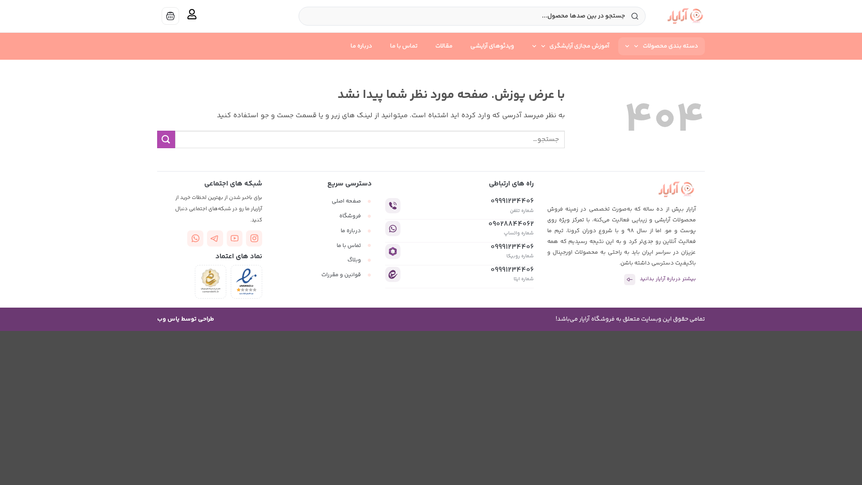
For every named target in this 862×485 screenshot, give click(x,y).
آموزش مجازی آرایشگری (579, 46)
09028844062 (511, 224)
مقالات (444, 46)
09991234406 (512, 201)
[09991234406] (392, 205)
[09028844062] (392, 228)
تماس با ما (404, 46)
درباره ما (361, 46)
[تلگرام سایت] (215, 238)
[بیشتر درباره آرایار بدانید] (629, 279)
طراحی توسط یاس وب (185, 319)
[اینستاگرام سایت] (254, 238)
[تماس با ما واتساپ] (195, 238)
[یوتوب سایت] (235, 238)
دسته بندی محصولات (670, 46)
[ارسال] (166, 139)
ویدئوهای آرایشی (492, 46)
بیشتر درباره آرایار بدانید (668, 279)
